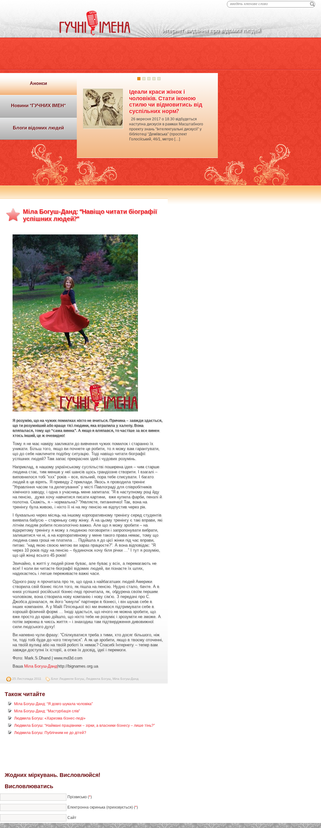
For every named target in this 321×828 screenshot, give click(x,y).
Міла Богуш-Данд (40, 666)
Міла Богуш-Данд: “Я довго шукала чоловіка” (53, 704)
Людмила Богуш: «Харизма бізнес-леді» (50, 718)
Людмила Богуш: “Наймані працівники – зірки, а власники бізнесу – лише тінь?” (84, 725)
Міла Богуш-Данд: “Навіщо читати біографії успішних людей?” (90, 215)
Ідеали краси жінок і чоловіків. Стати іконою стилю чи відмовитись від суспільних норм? (165, 101)
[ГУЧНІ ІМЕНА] (95, 34)
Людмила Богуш (98, 678)
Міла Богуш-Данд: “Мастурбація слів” (47, 711)
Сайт (71, 817)
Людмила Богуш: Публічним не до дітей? (50, 733)
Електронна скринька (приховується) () (102, 807)
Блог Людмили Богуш (67, 678)
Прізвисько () (79, 796)
